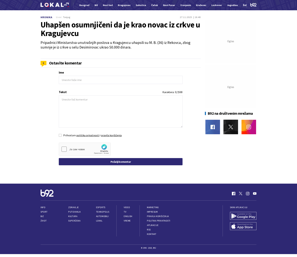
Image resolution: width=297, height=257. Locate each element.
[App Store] (243, 226)
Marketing (153, 207)
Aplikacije (152, 225)
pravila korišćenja (111, 135)
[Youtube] (254, 193)
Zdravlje (73, 207)
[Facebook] (212, 127)
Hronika (46, 17)
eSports (100, 207)
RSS (149, 229)
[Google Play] (243, 216)
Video (127, 207)
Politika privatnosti (158, 220)
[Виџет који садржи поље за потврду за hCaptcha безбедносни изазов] (85, 149)
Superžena (74, 220)
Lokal (99, 220)
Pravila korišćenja (158, 216)
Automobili (102, 216)
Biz (42, 216)
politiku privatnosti (87, 135)
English (128, 216)
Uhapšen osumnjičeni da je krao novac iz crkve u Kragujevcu (120, 29)
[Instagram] (248, 127)
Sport (44, 211)
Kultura (72, 216)
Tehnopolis (102, 211)
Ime (61, 72)
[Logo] (55, 5)
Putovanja (74, 211)
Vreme (127, 220)
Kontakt (151, 234)
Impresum (152, 211)
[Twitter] (230, 127)
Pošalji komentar (121, 161)
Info (43, 207)
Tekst (63, 92)
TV (125, 211)
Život (44, 220)
